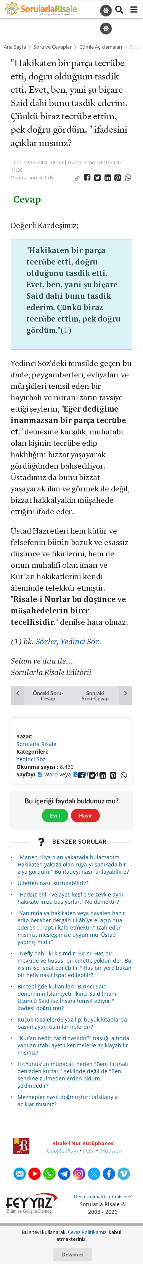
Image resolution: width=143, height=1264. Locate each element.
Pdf (85, 774)
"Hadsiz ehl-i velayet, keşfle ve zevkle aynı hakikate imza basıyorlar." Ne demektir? (70, 898)
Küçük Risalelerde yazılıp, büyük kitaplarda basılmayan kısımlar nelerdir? (72, 1023)
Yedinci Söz (30, 759)
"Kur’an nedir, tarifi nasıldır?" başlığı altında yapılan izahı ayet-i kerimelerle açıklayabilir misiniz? (73, 1045)
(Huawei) (111, 1150)
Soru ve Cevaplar (53, 47)
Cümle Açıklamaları (100, 47)
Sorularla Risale (36, 744)
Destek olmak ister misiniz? (103, 1196)
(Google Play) (61, 1150)
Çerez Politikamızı (88, 1232)
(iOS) (89, 1150)
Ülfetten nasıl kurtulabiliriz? (53, 883)
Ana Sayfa (15, 47)
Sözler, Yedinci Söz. (68, 641)
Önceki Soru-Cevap (48, 696)
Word (51, 774)
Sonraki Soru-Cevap (95, 696)
